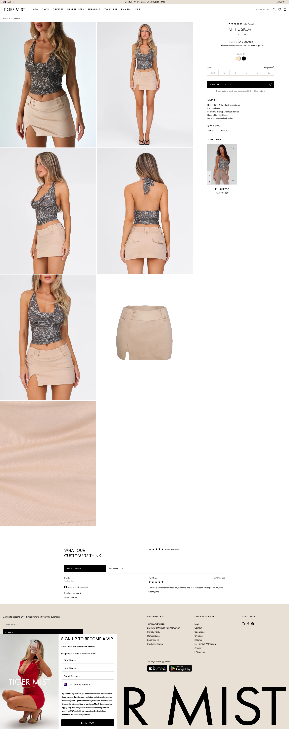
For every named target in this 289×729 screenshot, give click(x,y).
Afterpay (198, 647)
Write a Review (77, 569)
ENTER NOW (87, 722)
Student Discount (155, 643)
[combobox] (67, 684)
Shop (45, 9)
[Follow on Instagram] (243, 623)
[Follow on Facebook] (252, 623)
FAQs (197, 623)
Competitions (153, 635)
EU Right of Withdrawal (205, 643)
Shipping (199, 635)
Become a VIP (153, 639)
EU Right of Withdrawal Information (163, 627)
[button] (241, 23)
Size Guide (200, 631)
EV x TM (125, 9)
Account (281, 2)
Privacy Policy (153, 631)
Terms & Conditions (156, 623)
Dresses (58, 9)
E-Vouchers (200, 651)
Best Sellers (75, 9)
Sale (137, 9)
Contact (198, 627)
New (35, 9)
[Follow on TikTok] (248, 623)
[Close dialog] (112, 638)
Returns (198, 639)
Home (5, 18)
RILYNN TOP (222, 189)
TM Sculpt (110, 9)
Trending (94, 9)
